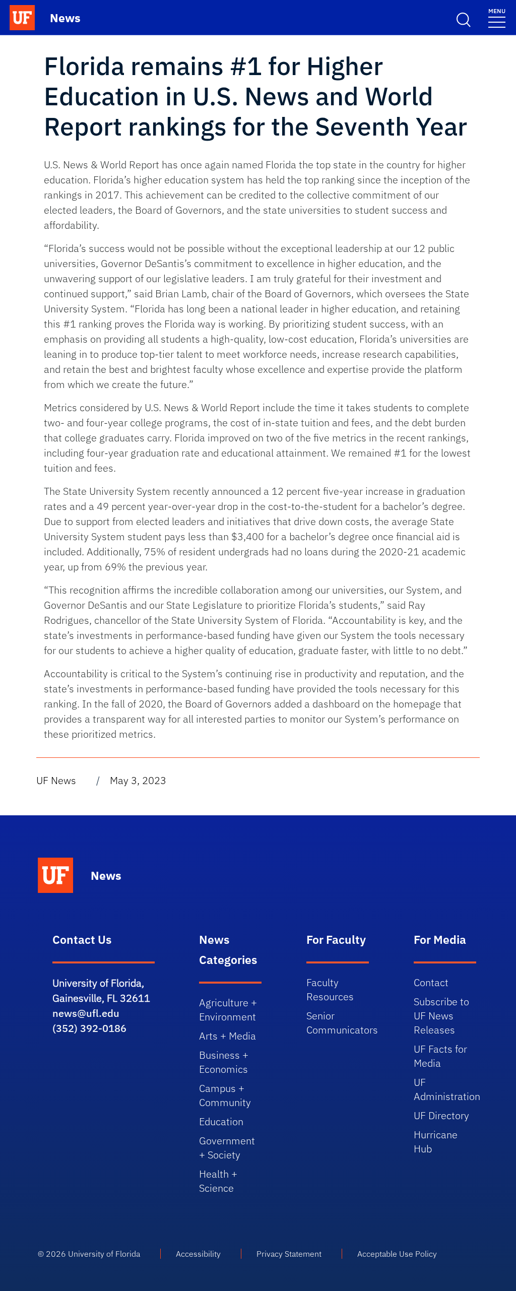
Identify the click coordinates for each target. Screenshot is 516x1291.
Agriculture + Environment (228, 1009)
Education (221, 1121)
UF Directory (441, 1115)
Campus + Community (225, 1095)
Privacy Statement (288, 1254)
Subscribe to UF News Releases (441, 1016)
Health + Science (218, 1181)
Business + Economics (223, 1062)
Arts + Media (227, 1036)
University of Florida (104, 1254)
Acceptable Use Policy (397, 1254)
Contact (431, 982)
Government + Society (227, 1147)
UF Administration (447, 1089)
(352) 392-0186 (89, 1028)
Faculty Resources (330, 989)
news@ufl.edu (85, 1013)
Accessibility (198, 1254)
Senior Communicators (342, 1023)
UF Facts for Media (440, 1056)
